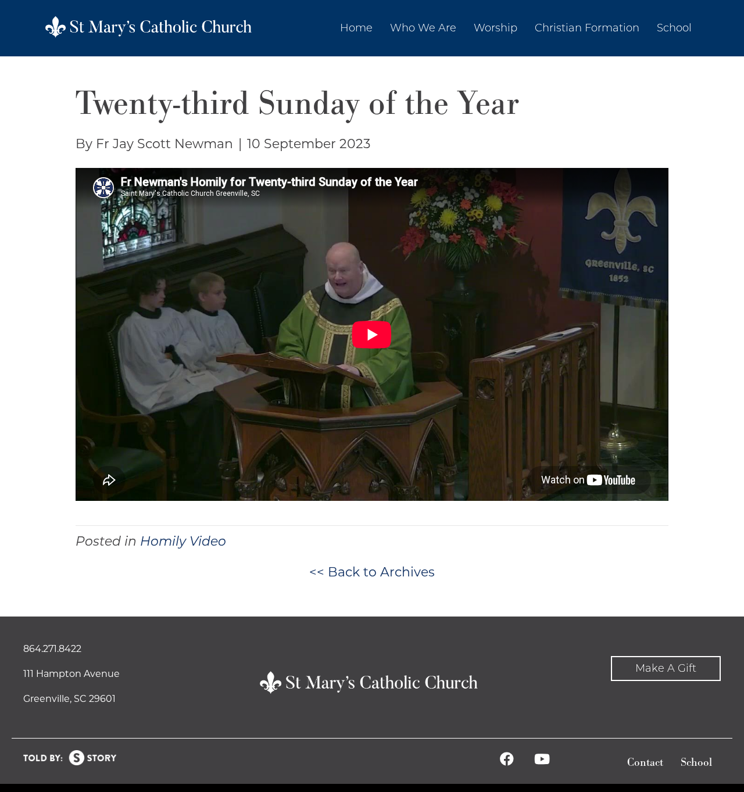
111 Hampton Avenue (71, 673)
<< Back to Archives (372, 572)
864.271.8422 (52, 648)
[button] (666, 668)
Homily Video (183, 541)
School (696, 762)
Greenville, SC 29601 (69, 698)
